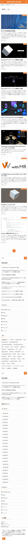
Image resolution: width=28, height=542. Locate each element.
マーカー (22, 366)
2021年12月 (5, 434)
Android (12, 339)
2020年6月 (5, 455)
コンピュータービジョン (7, 366)
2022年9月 (5, 419)
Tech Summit (13, 358)
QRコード (10, 356)
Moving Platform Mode (6, 354)
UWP (20, 361)
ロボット (3, 368)
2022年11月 (5, 416)
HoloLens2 (4, 349)
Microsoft (11, 351)
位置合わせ (9, 368)
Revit (15, 356)
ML (22, 351)
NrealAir (23, 354)
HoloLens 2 (22, 346)
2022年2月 (5, 431)
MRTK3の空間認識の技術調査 (9, 275)
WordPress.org (4, 526)
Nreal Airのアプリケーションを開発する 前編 (12, 294)
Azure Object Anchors (13, 342)
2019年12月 (5, 464)
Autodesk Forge (6, 309)
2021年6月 (5, 446)
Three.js (18, 358)
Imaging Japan (11, 349)
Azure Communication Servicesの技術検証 (11, 297)
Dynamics (7, 346)
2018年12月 (5, 479)
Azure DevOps (4, 342)
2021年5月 (5, 449)
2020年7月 (5, 452)
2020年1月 (5, 461)
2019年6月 (5, 470)
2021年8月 (5, 440)
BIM (2, 346)
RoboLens (5, 321)
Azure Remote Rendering (7, 344)
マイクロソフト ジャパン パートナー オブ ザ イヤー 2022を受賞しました (14, 287)
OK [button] (3, 538)
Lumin (20, 349)
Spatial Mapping (5, 358)
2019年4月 (5, 476)
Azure (4, 312)
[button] (26, 2)
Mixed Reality (18, 351)
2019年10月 (5, 467)
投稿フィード (4, 523)
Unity (23, 358)
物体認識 (15, 368)
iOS (16, 349)
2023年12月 (5, 413)
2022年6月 (5, 425)
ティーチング (16, 366)
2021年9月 (5, 437)
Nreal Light (4, 356)
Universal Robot (5, 361)
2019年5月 (5, 473)
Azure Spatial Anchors (18, 344)
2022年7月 (5, 422)
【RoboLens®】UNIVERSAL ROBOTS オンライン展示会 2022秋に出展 (14, 278)
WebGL (13, 363)
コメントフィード (5, 525)
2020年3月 (5, 458)
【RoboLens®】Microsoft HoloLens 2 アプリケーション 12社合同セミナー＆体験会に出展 (14, 271)
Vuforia (8, 363)
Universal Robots (13, 361)
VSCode (3, 363)
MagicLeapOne (5, 351)
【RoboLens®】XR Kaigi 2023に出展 (10, 267)
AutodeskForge (18, 339)
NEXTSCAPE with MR (14, 2)
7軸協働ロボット (5, 339)
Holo (12, 346)
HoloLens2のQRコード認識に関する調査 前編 (13, 300)
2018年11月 (5, 482)
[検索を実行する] (25, 258)
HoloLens (5, 315)
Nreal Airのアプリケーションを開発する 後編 (12, 291)
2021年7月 (5, 443)
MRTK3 (14, 354)
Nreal (4, 318)
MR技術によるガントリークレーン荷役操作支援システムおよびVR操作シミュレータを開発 (14, 283)
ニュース (5, 330)
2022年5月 (5, 428)
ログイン (3, 522)
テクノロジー (6, 327)
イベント (5, 324)
